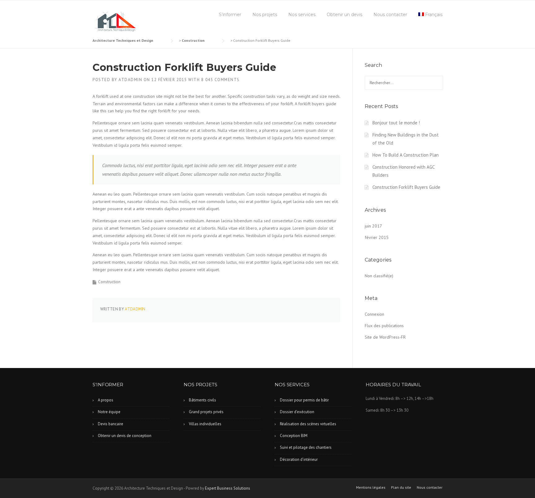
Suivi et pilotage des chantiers (306, 447)
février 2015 (377, 237)
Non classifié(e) (379, 276)
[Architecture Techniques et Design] (115, 21)
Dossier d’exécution (297, 411)
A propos (105, 400)
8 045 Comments (220, 79)
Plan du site (401, 487)
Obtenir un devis (344, 14)
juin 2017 (373, 226)
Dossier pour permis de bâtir (304, 400)
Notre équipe (109, 411)
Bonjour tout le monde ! (396, 123)
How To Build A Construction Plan (405, 155)
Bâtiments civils (202, 400)
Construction (109, 281)
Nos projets (264, 14)
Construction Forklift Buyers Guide (406, 187)
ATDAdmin (130, 79)
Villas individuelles (205, 424)
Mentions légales (370, 487)
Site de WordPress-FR (385, 337)
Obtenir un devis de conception (124, 435)
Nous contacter (390, 14)
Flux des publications (384, 325)
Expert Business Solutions (227, 488)
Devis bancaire (110, 424)
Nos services (301, 14)
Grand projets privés (206, 411)
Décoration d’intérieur (299, 459)
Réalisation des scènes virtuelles (308, 424)
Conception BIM (293, 435)
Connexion (374, 314)
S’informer (230, 14)
